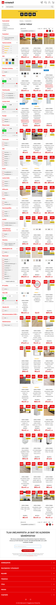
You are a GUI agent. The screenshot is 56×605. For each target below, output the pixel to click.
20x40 (7, 183)
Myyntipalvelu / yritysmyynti (10, 568)
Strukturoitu (8, 204)
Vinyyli (7, 261)
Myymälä (4, 573)
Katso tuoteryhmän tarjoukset (9, 38)
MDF (6, 274)
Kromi (7, 165)
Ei (6, 236)
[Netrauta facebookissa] (26, 599)
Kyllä (6, 72)
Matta (7, 193)
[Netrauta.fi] (8, 2)
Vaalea (7, 156)
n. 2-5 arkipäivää (10, 95)
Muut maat (8, 325)
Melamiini (8, 276)
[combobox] (29, 6)
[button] (3, 7)
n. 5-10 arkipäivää (10, 97)
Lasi (6, 272)
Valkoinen (8, 154)
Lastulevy (8, 268)
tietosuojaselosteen (30, 555)
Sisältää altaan (9, 225)
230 (6, 310)
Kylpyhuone (6, 24)
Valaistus (5, 27)
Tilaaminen (4, 579)
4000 (6, 252)
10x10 (7, 181)
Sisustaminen (6, 25)
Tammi (7, 119)
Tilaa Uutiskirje (28, 550)
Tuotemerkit (28, 21)
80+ (6, 318)
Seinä (7, 211)
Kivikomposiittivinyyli (10, 263)
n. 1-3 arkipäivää (9, 93)
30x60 (7, 185)
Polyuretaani (8, 270)
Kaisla (7, 145)
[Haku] (52, 6)
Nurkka (7, 215)
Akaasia (7, 121)
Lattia (7, 213)
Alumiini (7, 278)
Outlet (4, 30)
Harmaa (7, 152)
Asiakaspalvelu (5, 563)
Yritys (3, 584)
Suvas (7, 143)
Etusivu (22, 21)
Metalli (7, 259)
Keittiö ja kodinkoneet (8, 28)
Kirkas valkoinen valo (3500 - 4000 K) (10, 244)
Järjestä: (23, 28)
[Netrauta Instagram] (30, 599)
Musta (7, 160)
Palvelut (3, 589)
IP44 (6, 289)
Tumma (7, 158)
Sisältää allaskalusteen (11, 223)
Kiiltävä (7, 195)
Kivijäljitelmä (8, 174)
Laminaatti (8, 265)
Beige (7, 163)
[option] (22, 73)
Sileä (6, 202)
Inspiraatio (4, 595)
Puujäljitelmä (8, 172)
